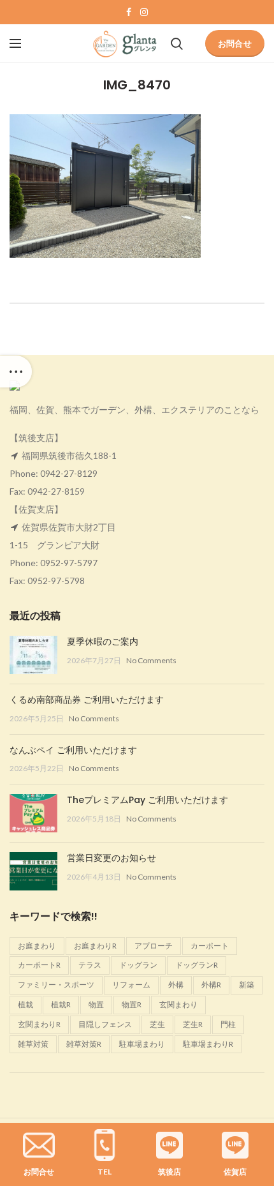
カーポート (210, 945)
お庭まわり (37, 945)
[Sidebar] (16, 371)
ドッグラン (138, 965)
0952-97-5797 (68, 562)
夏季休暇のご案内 (102, 641)
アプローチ (153, 945)
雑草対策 (33, 1044)
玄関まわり (178, 1004)
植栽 (25, 1004)
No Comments (151, 660)
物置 (96, 1004)
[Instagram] (144, 12)
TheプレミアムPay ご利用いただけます (147, 799)
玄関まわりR (39, 1024)
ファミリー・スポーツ (56, 984)
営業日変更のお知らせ (111, 858)
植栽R (61, 1004)
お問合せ (235, 43)
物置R (131, 1004)
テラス (89, 965)
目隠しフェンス (105, 1024)
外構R (211, 984)
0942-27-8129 (68, 473)
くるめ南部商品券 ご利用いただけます (87, 699)
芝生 (157, 1024)
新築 (246, 984)
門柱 (228, 1024)
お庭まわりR (95, 945)
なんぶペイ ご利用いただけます (73, 750)
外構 (176, 984)
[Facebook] (129, 12)
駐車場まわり (142, 1044)
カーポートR (39, 965)
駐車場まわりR (208, 1044)
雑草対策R (83, 1044)
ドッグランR (196, 965)
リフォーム (131, 984)
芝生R (193, 1024)
